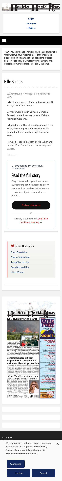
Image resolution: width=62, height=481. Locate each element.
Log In (31, 19)
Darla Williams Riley (20, 267)
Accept (43, 473)
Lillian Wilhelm (17, 272)
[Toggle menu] (3, 39)
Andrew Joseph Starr (20, 257)
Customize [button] (15, 464)
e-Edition (31, 28)
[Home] (31, 10)
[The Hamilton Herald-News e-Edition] (31, 400)
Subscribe (31, 23)
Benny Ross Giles (19, 252)
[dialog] (31, 460)
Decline (19, 473)
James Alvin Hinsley (20, 262)
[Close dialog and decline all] (57, 443)
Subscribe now (31, 205)
